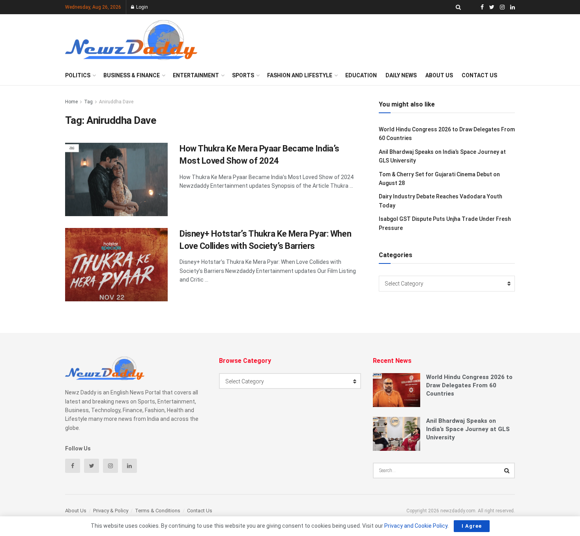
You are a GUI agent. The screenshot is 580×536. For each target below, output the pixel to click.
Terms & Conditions (157, 511)
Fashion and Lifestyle (299, 75)
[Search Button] (507, 470)
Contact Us (479, 75)
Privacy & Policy (110, 511)
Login (141, 7)
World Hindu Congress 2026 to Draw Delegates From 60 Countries (469, 385)
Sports (243, 75)
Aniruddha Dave (116, 102)
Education (361, 75)
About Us (439, 75)
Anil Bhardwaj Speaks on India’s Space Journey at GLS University (468, 429)
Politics (77, 75)
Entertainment (196, 75)
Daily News (401, 75)
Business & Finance (131, 75)
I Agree (472, 526)
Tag (88, 102)
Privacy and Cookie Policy (415, 526)
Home (71, 102)
